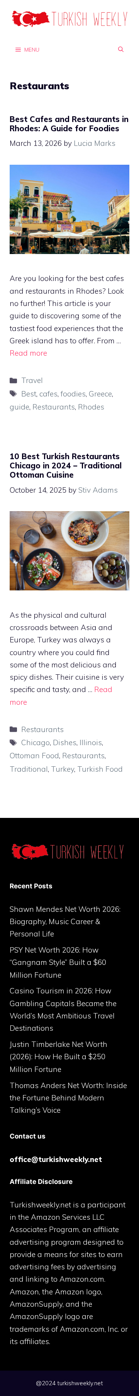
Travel (32, 380)
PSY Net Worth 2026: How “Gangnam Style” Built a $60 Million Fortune (58, 962)
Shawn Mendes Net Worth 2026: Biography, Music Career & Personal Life (65, 921)
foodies (73, 393)
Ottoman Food (34, 755)
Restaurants (53, 406)
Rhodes (91, 406)
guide (19, 406)
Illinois (91, 742)
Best (28, 393)
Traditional (29, 769)
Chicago (35, 742)
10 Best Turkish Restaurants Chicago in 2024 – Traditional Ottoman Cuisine (66, 465)
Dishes (64, 742)
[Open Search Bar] (120, 49)
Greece (100, 393)
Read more (28, 353)
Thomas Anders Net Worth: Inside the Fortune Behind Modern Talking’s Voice (68, 1098)
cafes (48, 393)
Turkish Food (100, 769)
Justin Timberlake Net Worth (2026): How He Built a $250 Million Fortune (58, 1057)
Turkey (62, 769)
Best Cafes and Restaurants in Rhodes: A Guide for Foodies (69, 123)
